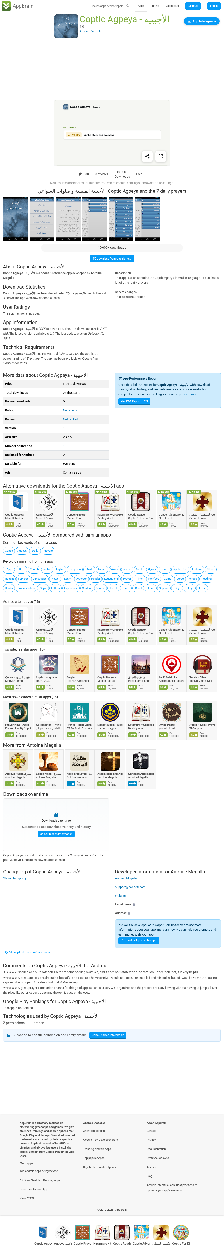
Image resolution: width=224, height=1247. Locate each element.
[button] (168, 904)
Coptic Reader (137, 514)
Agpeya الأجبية (45, 514)
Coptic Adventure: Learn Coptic (171, 514)
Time (139, 578)
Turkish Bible (198, 677)
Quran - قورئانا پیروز (17, 677)
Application (180, 569)
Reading (206, 578)
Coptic (9, 550)
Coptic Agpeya (14, 514)
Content (87, 588)
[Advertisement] (112, 69)
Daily (35, 550)
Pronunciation (26, 588)
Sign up (193, 5)
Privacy (151, 1139)
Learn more (190, 394)
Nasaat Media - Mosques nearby (110, 724)
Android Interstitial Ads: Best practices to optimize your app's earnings (172, 1187)
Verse (180, 578)
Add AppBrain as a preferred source (30, 952)
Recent (9, 578)
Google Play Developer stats (100, 1139)
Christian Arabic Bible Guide (141, 773)
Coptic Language (46, 677)
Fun (126, 588)
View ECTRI (27, 1198)
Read (138, 588)
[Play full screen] (160, 156)
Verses (192, 578)
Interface (153, 578)
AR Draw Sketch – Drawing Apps (40, 1180)
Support (164, 588)
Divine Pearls (167, 724)
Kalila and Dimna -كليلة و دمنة (79, 773)
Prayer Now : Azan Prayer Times (18, 724)
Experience (71, 588)
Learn (67, 578)
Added (127, 569)
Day (177, 588)
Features (196, 569)
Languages (40, 578)
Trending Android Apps (97, 1149)
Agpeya (22, 550)
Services (23, 578)
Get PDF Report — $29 (134, 401)
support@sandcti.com (130, 887)
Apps (141, 5)
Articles (151, 1167)
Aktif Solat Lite (168, 677)
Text (89, 569)
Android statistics (94, 1130)
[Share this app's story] (147, 156)
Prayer (127, 578)
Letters (55, 588)
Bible (21, 569)
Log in (214, 5)
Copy (43, 588)
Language (74, 569)
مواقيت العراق (136, 677)
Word (165, 569)
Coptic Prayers (76, 514)
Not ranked (70, 419)
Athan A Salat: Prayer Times (202, 724)
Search (102, 569)
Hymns (152, 569)
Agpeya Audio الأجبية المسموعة (18, 773)
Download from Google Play (113, 258)
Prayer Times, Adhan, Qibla (79, 724)
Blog (149, 1176)
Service (100, 588)
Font (151, 588)
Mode (139, 569)
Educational (111, 578)
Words (114, 569)
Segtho (71, 677)
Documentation (156, 1149)
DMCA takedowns (158, 1158)
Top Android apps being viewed (39, 1171)
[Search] (128, 6)
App (9, 569)
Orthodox (81, 578)
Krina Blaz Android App (33, 1189)
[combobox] (107, 6)
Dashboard (172, 5)
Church (34, 569)
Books (9, 588)
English (59, 569)
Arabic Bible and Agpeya (110, 773)
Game (167, 578)
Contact (151, 1130)
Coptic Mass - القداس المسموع (49, 773)
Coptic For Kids (181, 1243)
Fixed (113, 588)
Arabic (47, 569)
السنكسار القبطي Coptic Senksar (202, 514)
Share (210, 569)
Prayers (48, 550)
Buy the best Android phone (100, 1167)
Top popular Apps (94, 1158)
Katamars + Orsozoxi (110, 514)
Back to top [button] (214, 1211)
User (202, 588)
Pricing (154, 5)
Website (120, 896)
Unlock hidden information (56, 833)
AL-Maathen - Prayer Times (49, 724)
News (55, 578)
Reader (95, 578)
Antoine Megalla (44, 745)
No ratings (70, 410)
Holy (189, 588)
